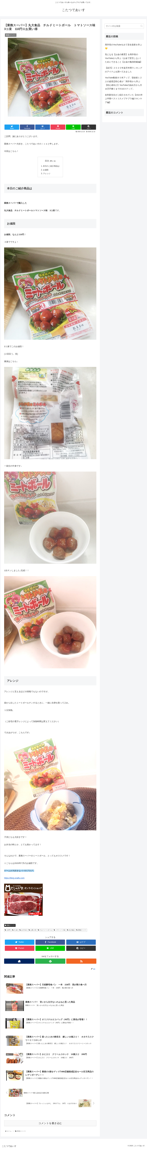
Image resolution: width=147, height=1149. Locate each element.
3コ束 (16, 930)
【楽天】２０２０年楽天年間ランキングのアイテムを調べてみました (123, 70)
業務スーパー (11, 925)
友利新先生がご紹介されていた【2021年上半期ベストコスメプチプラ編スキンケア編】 (124, 99)
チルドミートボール (46, 930)
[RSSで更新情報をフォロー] (81, 961)
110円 (8, 930)
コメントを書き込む (50, 1123)
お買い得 (33, 930)
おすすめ (24, 930)
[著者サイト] (19, 961)
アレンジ (46, 173)
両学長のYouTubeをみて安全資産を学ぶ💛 (123, 47)
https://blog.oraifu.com (14, 878)
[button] (142, 26)
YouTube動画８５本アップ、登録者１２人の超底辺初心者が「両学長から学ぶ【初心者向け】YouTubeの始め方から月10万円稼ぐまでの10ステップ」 (123, 83)
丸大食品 (71, 930)
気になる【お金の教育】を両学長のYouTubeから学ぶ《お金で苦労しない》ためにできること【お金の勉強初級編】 (123, 58)
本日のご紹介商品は (51, 166)
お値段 (45, 170)
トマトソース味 (60, 930)
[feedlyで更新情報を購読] (50, 961)
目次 (47, 161)
